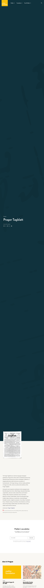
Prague (4, 216)
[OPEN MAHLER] (14, 3)
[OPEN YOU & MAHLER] (30, 3)
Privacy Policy (29, 541)
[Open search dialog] (41, 3)
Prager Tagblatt (11, 508)
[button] (4, 226)
